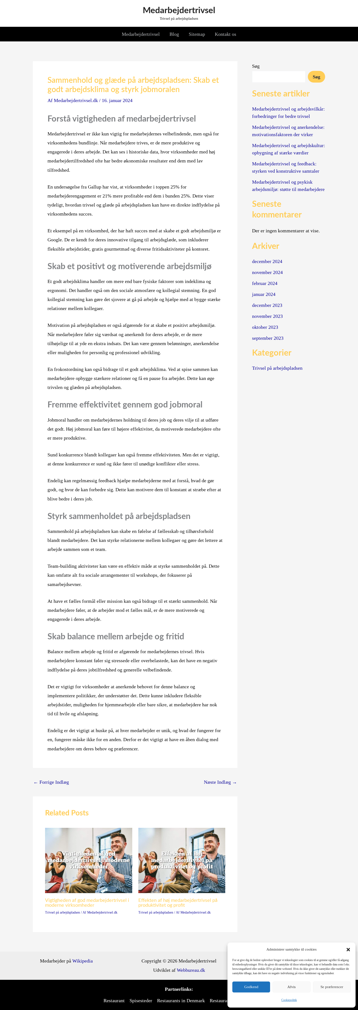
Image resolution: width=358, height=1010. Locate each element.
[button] (348, 949)
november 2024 (267, 272)
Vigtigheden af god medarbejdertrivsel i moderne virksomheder (87, 903)
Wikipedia (82, 960)
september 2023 (267, 338)
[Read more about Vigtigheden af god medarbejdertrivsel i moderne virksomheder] (88, 860)
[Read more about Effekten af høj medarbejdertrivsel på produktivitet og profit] (182, 860)
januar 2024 (263, 294)
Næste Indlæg (220, 782)
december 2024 (267, 261)
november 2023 (267, 316)
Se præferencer (331, 987)
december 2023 (267, 305)
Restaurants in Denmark (181, 1000)
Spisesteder (141, 1000)
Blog (174, 34)
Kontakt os (225, 34)
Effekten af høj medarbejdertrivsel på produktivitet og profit (177, 903)
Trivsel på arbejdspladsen (62, 912)
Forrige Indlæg (51, 782)
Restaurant (114, 1000)
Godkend (251, 987)
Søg (256, 66)
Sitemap (197, 34)
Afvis (291, 987)
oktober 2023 (265, 327)
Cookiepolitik (289, 1000)
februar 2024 (264, 283)
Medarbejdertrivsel (179, 10)
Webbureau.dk (191, 970)
